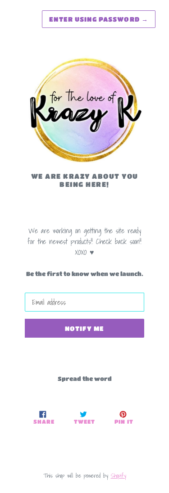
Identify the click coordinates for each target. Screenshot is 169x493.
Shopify (118, 475)
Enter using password (98, 19)
